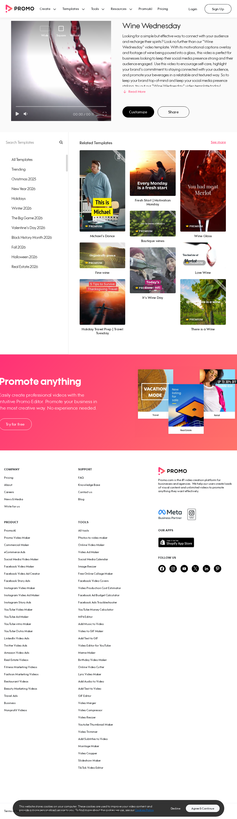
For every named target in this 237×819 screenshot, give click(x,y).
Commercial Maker (16, 545)
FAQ (81, 477)
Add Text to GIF (88, 638)
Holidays (19, 198)
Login (193, 9)
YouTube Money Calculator (95, 609)
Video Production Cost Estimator (99, 588)
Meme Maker (86, 652)
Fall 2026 (19, 247)
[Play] (17, 114)
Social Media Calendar (93, 559)
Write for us (12, 506)
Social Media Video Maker (21, 559)
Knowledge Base (89, 485)
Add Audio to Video (91, 681)
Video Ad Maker (88, 552)
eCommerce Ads (14, 552)
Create (45, 9)
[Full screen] (105, 114)
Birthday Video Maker (92, 660)
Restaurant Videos (16, 681)
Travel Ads (11, 696)
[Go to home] (23, 9)
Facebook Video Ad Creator (22, 573)
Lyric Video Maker (89, 674)
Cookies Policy (144, 810)
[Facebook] (170, 514)
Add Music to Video (91, 624)
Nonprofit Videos (15, 710)
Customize (138, 112)
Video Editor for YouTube (94, 645)
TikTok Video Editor (90, 767)
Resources (119, 9)
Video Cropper (87, 753)
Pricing (163, 9)
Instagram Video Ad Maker (21, 595)
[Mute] (26, 114)
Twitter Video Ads (15, 645)
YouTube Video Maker (18, 609)
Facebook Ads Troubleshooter (97, 602)
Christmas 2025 (24, 179)
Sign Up (218, 9)
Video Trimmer (88, 731)
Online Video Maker (91, 545)
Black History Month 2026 (32, 237)
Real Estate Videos (16, 660)
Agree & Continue (202, 808)
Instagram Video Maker (19, 588)
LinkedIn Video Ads (16, 638)
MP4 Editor (85, 616)
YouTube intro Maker (17, 624)
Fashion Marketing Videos (21, 674)
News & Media (13, 499)
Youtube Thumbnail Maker (95, 724)
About (8, 485)
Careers (9, 492)
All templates (22, 159)
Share (173, 112)
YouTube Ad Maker (16, 616)
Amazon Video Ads (16, 652)
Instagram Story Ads (17, 602)
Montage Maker (88, 746)
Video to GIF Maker (90, 631)
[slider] (15, 106)
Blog (81, 499)
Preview (103, 186)
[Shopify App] (195, 542)
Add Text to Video (89, 688)
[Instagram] (191, 514)
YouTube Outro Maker (18, 631)
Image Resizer (87, 566)
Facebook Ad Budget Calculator (99, 595)
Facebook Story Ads (17, 581)
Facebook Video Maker (19, 566)
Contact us (85, 492)
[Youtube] (184, 569)
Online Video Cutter (91, 667)
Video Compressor (90, 710)
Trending (18, 169)
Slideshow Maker (89, 760)
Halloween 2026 (24, 257)
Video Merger (87, 703)
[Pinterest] (217, 569)
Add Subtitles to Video (93, 739)
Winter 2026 (21, 208)
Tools (95, 9)
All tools (83, 530)
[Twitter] (195, 569)
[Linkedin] (206, 569)
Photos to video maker (93, 537)
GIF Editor (84, 696)
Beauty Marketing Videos (20, 688)
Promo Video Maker (17, 537)
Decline (176, 808)
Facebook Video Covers (93, 581)
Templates (70, 9)
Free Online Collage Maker (95, 573)
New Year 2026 (23, 188)
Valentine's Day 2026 (28, 227)
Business (10, 703)
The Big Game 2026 (27, 218)
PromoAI (145, 9)
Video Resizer (87, 717)
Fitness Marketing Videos (20, 667)
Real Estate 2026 (25, 266)
